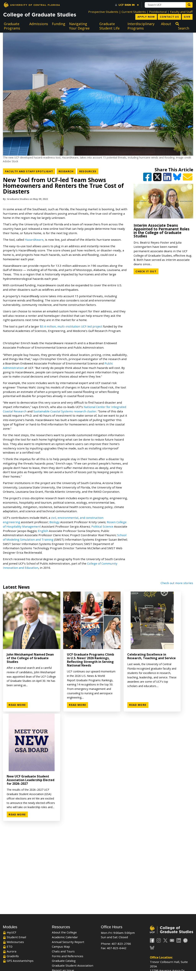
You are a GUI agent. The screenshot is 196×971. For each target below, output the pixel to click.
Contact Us (169, 16)
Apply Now (146, 16)
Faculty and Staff (181, 12)
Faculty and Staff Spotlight (30, 171)
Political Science (102, 526)
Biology (54, 522)
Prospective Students (103, 12)
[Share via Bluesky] (177, 178)
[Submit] (189, 5)
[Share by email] (188, 178)
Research (67, 171)
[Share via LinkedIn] (167, 178)
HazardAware (34, 239)
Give (187, 16)
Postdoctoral (158, 12)
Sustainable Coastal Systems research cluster (64, 411)
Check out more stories (177, 583)
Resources (88, 171)
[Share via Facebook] (147, 178)
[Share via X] (157, 178)
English (43, 531)
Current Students (134, 12)
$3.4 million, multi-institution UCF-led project (71, 326)
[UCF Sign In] (127, 5)
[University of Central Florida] (31, 5)
